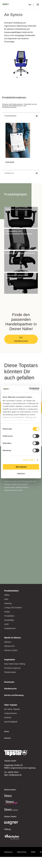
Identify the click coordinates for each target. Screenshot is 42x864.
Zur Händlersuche (21, 339)
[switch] (36, 436)
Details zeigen (29, 460)
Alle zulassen (21, 467)
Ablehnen (21, 474)
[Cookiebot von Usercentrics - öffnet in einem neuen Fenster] (29, 388)
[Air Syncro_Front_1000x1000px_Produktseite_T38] (21, 79)
